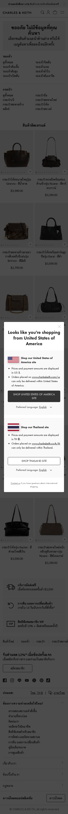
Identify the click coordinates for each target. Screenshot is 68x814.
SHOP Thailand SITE (34, 461)
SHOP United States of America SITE (34, 396)
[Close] (59, 326)
